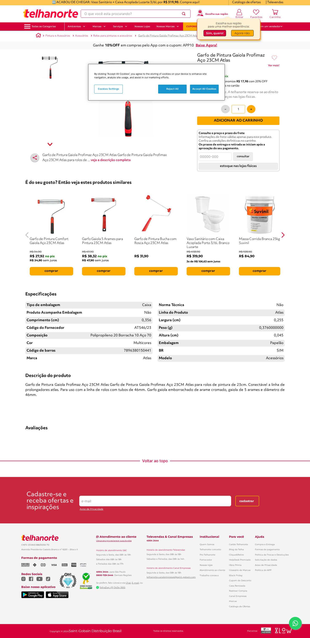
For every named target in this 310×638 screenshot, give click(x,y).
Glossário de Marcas (240, 570)
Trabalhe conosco (209, 575)
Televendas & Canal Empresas (170, 536)
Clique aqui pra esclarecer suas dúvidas (114, 540)
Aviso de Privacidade (91, 509)
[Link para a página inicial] (38, 35)
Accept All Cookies (204, 88)
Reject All (172, 88)
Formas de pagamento (267, 549)
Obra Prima (235, 565)
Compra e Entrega (265, 544)
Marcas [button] (97, 26)
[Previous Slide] (27, 235)
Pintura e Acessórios (57, 35)
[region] (156, 82)
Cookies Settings (108, 88)
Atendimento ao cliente (212, 570)
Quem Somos (207, 544)
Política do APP (263, 570)
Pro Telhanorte (207, 554)
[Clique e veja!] (273, 66)
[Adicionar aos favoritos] (274, 58)
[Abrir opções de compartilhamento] (35, 157)
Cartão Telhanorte (238, 544)
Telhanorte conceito (210, 549)
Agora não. (242, 34)
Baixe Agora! (206, 45)
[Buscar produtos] (184, 14)
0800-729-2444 (104, 575)
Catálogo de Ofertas (239, 606)
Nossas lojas (206, 565)
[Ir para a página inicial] (50, 13)
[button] (43, 26)
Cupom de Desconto (240, 580)
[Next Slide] (283, 235)
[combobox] (136, 14)
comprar (51, 271)
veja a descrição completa (111, 160)
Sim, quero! (215, 34)
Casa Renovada (237, 585)
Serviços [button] (118, 26)
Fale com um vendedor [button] (266, 26)
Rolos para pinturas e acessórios (112, 35)
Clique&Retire (236, 554)
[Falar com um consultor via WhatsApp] (295, 623)
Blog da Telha (236, 549)
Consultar (243, 156)
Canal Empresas (238, 596)
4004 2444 (102, 572)
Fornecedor (206, 559)
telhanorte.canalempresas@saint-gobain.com (171, 577)
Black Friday (235, 575)
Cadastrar (246, 501)
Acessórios (81, 35)
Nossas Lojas (142, 26)
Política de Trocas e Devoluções (272, 554)
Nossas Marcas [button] (165, 26)
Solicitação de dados (266, 559)
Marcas (233, 601)
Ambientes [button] (74, 26)
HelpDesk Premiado (240, 559)
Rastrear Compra (238, 590)
